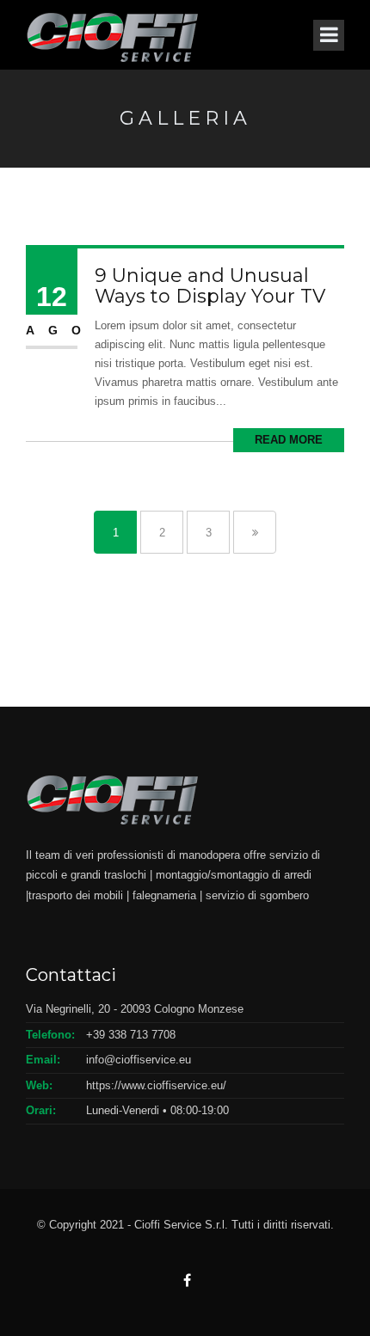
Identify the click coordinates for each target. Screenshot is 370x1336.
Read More (289, 439)
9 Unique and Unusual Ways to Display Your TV (210, 286)
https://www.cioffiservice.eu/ (156, 1085)
